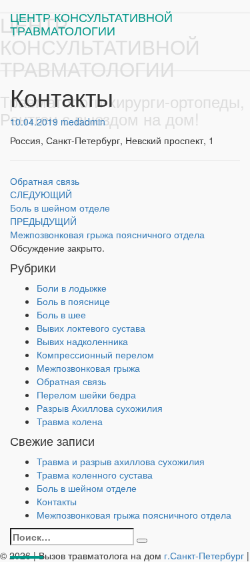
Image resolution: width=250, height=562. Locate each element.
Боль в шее (61, 314)
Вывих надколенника (82, 341)
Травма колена (70, 421)
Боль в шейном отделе (60, 201)
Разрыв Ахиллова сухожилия (100, 407)
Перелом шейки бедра (86, 394)
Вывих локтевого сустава (91, 327)
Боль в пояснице (73, 301)
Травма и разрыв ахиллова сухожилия (121, 461)
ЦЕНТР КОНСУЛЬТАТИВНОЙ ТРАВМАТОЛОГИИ (91, 20)
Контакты (57, 501)
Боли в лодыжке (72, 287)
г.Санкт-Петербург (204, 555)
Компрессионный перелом (95, 354)
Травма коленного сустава (95, 474)
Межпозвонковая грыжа (88, 367)
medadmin (83, 121)
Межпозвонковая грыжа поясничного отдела (107, 227)
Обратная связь (44, 181)
